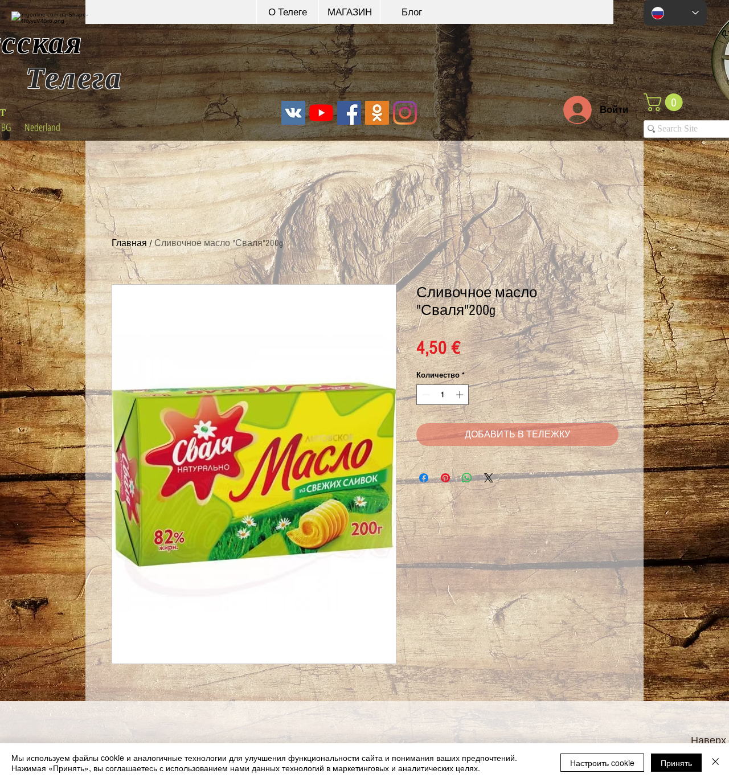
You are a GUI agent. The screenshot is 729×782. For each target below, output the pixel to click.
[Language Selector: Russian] (675, 13)
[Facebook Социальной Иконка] (349, 113)
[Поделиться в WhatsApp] (467, 478)
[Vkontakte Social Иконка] (293, 113)
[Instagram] (405, 113)
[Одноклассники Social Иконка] (377, 113)
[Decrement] (425, 394)
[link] (665, 102)
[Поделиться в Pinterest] (445, 478)
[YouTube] (321, 113)
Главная (129, 243)
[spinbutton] (443, 394)
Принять (676, 762)
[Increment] (461, 394)
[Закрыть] (715, 762)
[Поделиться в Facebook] (424, 478)
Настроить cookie (602, 762)
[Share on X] (488, 478)
